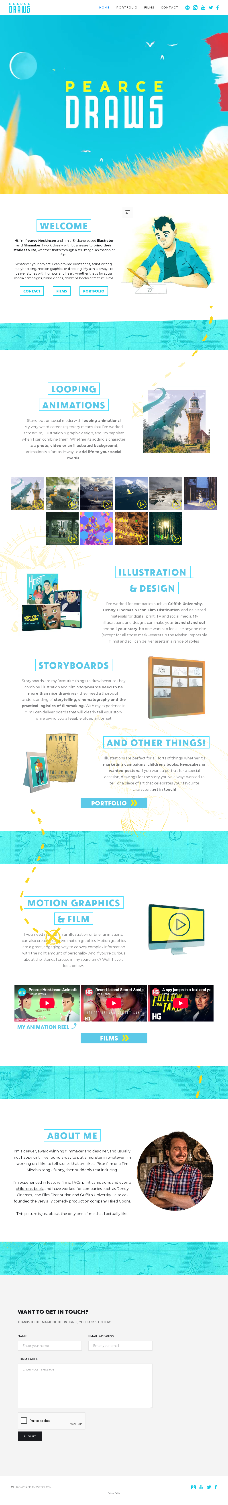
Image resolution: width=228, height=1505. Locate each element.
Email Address (101, 1336)
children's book (29, 1189)
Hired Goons (119, 1201)
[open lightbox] (27, 493)
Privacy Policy (114, 1493)
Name (22, 1336)
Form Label (28, 1359)
